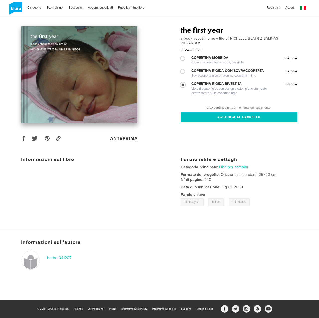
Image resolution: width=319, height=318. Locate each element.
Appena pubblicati (100, 8)
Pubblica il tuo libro (131, 8)
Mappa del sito (205, 308)
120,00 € (290, 84)
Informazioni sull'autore (50, 242)
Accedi (290, 8)
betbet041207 (59, 257)
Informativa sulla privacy (134, 308)
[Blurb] (15, 10)
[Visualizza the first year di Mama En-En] (79, 74)
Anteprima (124, 138)
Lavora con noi (96, 308)
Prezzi (112, 308)
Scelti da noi (54, 8)
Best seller (76, 8)
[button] (303, 8)
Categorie (34, 8)
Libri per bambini (233, 167)
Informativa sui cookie (164, 308)
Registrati (273, 8)
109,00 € (290, 58)
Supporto (186, 308)
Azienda (78, 308)
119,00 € (291, 71)
